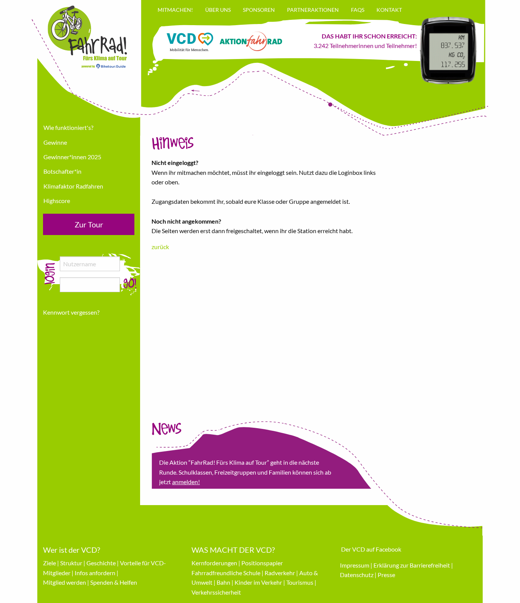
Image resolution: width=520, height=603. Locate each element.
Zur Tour (89, 224)
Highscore (56, 200)
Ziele (49, 562)
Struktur (71, 562)
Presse (386, 574)
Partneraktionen (313, 9)
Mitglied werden (64, 582)
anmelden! (186, 481)
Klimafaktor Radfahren (73, 186)
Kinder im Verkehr (258, 582)
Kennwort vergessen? (71, 312)
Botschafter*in (62, 171)
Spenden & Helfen (113, 582)
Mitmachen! (175, 9)
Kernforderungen (214, 562)
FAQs (357, 9)
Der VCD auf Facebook (371, 549)
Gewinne (55, 142)
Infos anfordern (95, 572)
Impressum (354, 565)
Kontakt (389, 9)
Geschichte (101, 562)
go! (130, 283)
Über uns (218, 9)
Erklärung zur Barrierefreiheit (411, 565)
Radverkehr (280, 572)
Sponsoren (259, 9)
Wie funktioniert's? (68, 127)
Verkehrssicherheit (216, 592)
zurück (160, 246)
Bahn (223, 582)
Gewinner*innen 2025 (72, 156)
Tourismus (299, 582)
